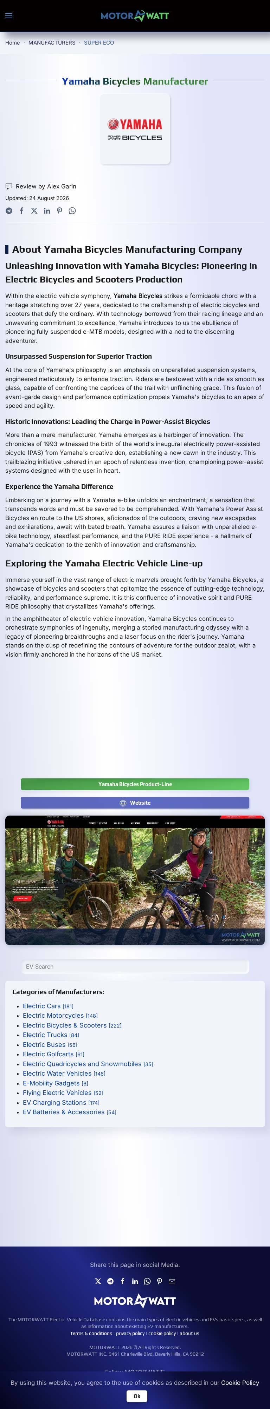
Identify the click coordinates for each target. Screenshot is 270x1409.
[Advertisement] (135, 722)
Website (140, 803)
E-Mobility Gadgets (55, 1083)
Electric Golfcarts (53, 1054)
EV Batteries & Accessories (69, 1112)
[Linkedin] (135, 1280)
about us (189, 1333)
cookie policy (162, 1333)
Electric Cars (48, 1006)
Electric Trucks (51, 1034)
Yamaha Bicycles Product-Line (135, 784)
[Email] (171, 1280)
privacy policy (130, 1333)
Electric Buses (50, 1044)
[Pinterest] (59, 210)
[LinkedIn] (47, 210)
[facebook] (122, 1280)
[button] (8, 16)
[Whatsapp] (72, 210)
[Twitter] (34, 210)
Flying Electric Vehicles (63, 1092)
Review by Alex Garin (46, 186)
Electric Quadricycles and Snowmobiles (88, 1064)
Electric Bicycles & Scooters (72, 1025)
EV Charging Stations (61, 1102)
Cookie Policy (240, 1382)
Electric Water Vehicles (64, 1073)
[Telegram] (9, 210)
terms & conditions (91, 1333)
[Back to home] (135, 16)
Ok (137, 1396)
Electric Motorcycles (60, 1015)
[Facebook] (21, 210)
